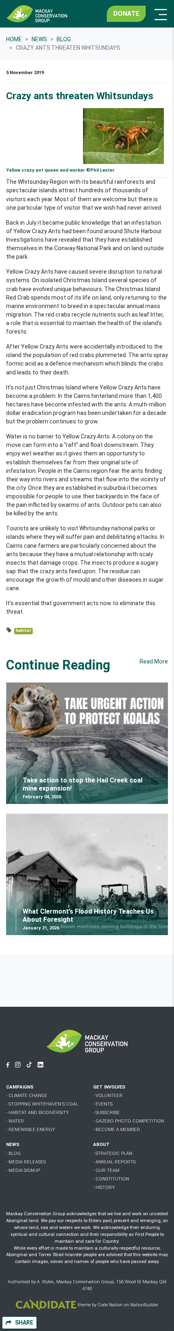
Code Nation (110, 1305)
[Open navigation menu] (158, 13)
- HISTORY (104, 1187)
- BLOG (13, 1153)
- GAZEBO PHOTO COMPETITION (128, 1121)
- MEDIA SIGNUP (23, 1170)
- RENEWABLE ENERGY (30, 1129)
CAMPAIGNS (20, 1087)
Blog (64, 39)
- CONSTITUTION (111, 1179)
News (39, 39)
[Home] (36, 13)
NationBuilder (144, 1305)
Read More (154, 661)
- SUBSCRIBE (106, 1112)
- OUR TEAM (106, 1170)
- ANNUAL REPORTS (114, 1162)
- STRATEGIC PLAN (112, 1153)
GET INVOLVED (109, 1087)
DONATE (126, 13)
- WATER (15, 1121)
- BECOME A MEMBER (116, 1129)
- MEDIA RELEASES (26, 1162)
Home (14, 39)
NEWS (12, 1144)
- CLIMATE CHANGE (26, 1095)
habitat (23, 630)
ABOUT (101, 1144)
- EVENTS (102, 1104)
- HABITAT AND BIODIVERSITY (37, 1112)
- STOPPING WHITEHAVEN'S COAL (42, 1104)
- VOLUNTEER (108, 1095)
